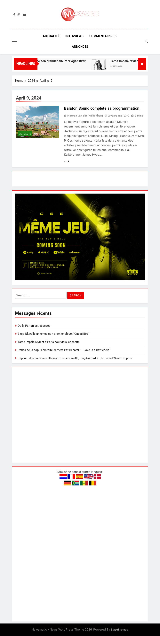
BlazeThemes (119, 629)
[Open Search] (146, 41)
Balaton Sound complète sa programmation (101, 108)
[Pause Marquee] (142, 64)
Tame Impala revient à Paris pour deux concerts (49, 342)
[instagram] (18, 15)
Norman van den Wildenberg (85, 116)
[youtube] (24, 15)
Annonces (80, 46)
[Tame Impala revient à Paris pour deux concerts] (93, 66)
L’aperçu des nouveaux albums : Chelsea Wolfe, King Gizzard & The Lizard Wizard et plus (75, 358)
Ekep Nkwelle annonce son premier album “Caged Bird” (41, 61)
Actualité (51, 36)
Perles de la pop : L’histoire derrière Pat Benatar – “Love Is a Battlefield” (64, 350)
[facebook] (14, 15)
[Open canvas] (14, 41)
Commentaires (101, 36)
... (65, 161)
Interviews (74, 36)
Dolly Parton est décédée (34, 325)
